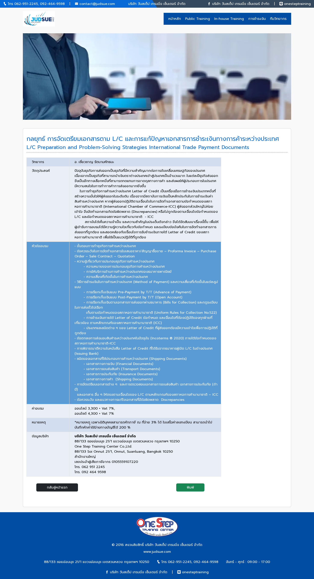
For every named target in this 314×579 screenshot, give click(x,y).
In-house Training (229, 18)
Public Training (197, 18)
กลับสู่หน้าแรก (57, 487)
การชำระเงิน (257, 18)
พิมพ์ (190, 487)
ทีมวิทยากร (278, 18)
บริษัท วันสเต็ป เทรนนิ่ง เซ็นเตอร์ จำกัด (173, 544)
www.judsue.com (157, 551)
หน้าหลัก (174, 18)
